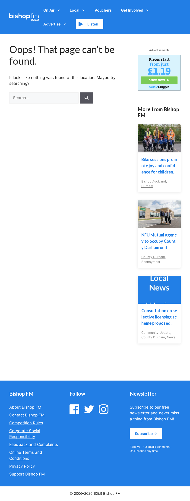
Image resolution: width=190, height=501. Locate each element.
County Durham (153, 257)
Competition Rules (26, 423)
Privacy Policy (22, 466)
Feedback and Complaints (33, 444)
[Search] (86, 98)
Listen (92, 24)
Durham (147, 186)
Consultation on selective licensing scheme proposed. (159, 317)
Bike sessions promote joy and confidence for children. (159, 165)
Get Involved (132, 10)
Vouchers (103, 10)
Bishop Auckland (153, 181)
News (171, 337)
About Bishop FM (25, 407)
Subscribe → (146, 433)
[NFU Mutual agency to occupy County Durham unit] (159, 225)
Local (74, 10)
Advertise (51, 24)
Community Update (155, 332)
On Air (48, 10)
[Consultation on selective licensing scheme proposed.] (159, 300)
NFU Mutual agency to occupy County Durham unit (159, 241)
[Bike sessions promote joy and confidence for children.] (159, 149)
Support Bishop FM (27, 474)
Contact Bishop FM (26, 415)
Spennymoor (150, 262)
